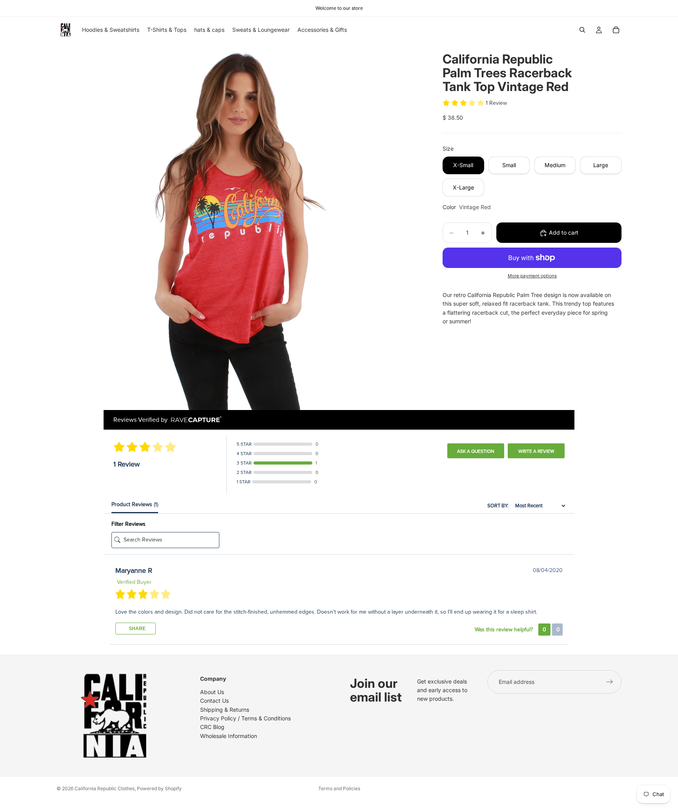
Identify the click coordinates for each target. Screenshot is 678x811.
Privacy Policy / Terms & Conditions (245, 718)
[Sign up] (609, 682)
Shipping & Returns (224, 709)
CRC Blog (212, 727)
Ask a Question (475, 451)
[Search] (582, 29)
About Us (212, 692)
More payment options (532, 276)
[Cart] (616, 29)
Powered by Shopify (159, 788)
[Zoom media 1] (240, 226)
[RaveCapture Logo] (194, 420)
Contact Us (214, 700)
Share (137, 628)
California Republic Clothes (105, 788)
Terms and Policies (339, 788)
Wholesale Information (228, 736)
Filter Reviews (128, 524)
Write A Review (536, 451)
